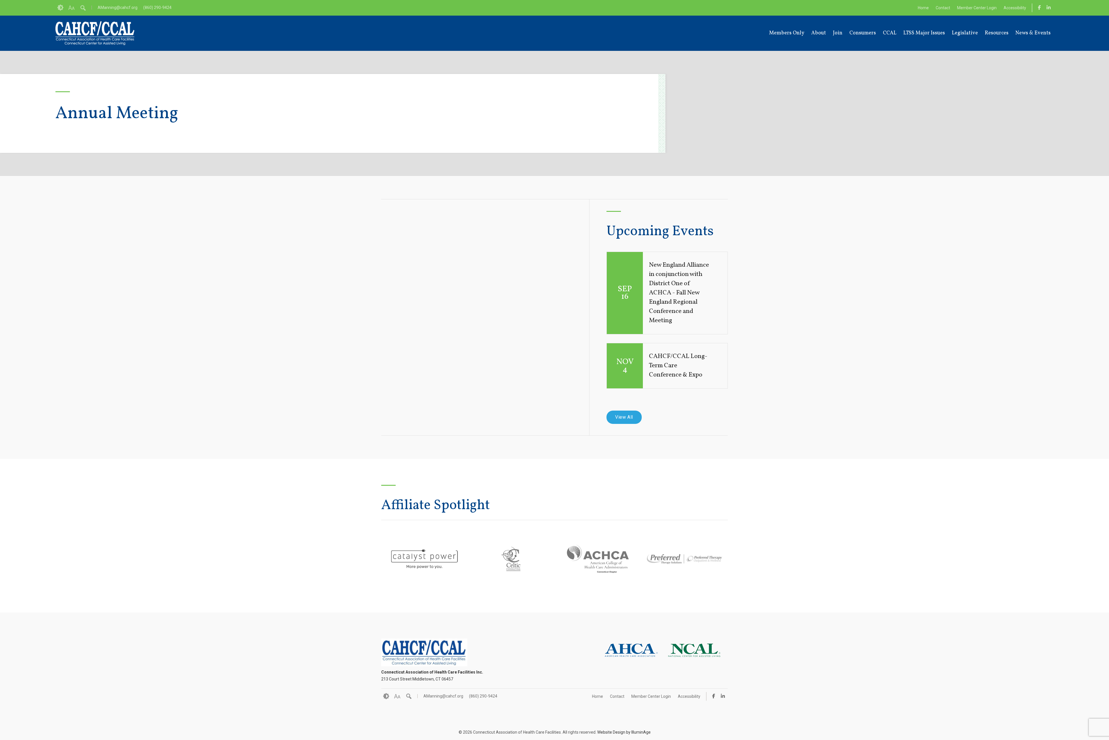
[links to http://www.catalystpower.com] (424, 566)
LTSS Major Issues (924, 33)
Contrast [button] (60, 7)
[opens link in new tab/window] (1039, 7)
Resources (996, 33)
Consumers (862, 33)
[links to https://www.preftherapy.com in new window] (684, 576)
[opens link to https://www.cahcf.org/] (94, 33)
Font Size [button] (71, 7)
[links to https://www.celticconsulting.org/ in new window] (511, 567)
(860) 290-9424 (157, 7)
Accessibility (1015, 7)
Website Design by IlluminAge (624, 732)
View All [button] (624, 417)
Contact (943, 7)
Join (837, 33)
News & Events (1033, 33)
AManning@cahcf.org (117, 7)
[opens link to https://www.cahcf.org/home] (424, 664)
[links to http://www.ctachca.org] (598, 566)
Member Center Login (977, 7)
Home (923, 7)
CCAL (889, 33)
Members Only (786, 33)
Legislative (965, 33)
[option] (424, 559)
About (818, 33)
